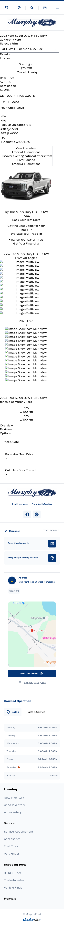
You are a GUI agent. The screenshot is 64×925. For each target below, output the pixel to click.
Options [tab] (5, 433)
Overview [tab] (6, 425)
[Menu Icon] (58, 8)
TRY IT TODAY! (10, 101)
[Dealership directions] (32, 634)
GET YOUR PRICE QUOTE (17, 95)
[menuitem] (32, 803)
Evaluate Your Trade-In (26, 233)
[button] (6, 8)
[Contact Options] (44, 8)
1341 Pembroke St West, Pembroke (37, 582)
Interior (5, 58)
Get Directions (32, 674)
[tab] (26, 54)
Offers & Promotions (26, 164)
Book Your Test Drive (26, 220)
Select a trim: (9, 43)
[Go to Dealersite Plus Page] (32, 919)
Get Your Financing (26, 243)
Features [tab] (6, 429)
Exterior (5, 54)
